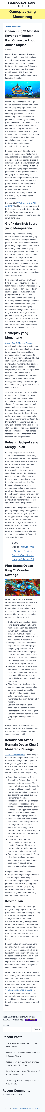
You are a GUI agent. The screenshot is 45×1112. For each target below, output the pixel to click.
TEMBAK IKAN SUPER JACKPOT (26, 1109)
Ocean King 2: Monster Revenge (19, 343)
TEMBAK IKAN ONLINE (13, 26)
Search (6, 1025)
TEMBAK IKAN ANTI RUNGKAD (19, 990)
